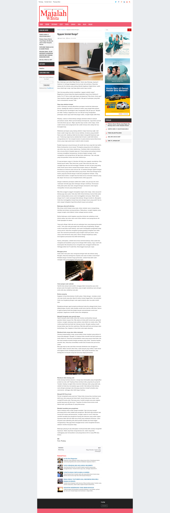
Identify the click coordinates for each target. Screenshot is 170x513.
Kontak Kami (48, 2)
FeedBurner (50, 88)
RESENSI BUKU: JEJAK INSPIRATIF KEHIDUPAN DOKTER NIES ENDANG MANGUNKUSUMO (46, 54)
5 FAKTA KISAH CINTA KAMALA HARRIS (76, 472)
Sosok (47, 24)
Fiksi (79, 24)
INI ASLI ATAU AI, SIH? (45, 59)
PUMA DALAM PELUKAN (114, 133)
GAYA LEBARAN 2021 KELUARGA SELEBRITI (78, 465)
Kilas (84, 24)
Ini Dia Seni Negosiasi (70, 458)
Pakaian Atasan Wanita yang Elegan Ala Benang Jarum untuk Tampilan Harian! (46, 41)
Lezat (61, 24)
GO (129, 29)
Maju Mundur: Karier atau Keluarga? (93, 450)
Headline (41, 68)
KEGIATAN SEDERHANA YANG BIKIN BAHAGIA (79, 487)
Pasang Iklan (56, 2)
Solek (67, 24)
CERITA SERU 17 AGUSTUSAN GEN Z (44, 35)
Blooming (61, 449)
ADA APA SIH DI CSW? (114, 137)
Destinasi (54, 24)
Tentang (41, 2)
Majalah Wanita (85, 510)
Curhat (73, 24)
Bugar (90, 24)
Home (41, 24)
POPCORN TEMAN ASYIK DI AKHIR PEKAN (46, 48)
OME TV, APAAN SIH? (114, 140)
